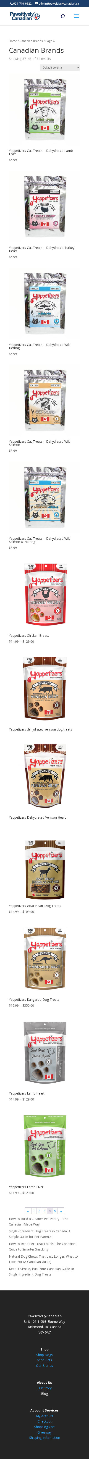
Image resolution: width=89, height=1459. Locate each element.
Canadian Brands (31, 41)
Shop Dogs (44, 1355)
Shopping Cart (44, 1427)
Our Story (44, 1388)
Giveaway (44, 1432)
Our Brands (44, 1365)
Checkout (45, 1421)
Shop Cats (44, 1360)
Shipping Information (44, 1437)
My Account (44, 1416)
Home (13, 41)
